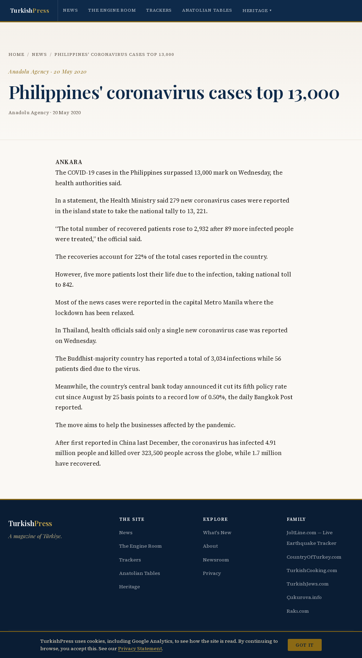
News (70, 10)
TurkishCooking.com (312, 570)
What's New (217, 532)
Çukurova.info (304, 597)
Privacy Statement (140, 648)
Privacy (212, 573)
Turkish (29, 10)
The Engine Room (112, 10)
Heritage (257, 10)
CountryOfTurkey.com (314, 556)
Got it (305, 645)
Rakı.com (298, 611)
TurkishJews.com (308, 583)
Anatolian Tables (207, 10)
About (210, 545)
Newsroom (216, 559)
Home (16, 54)
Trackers (159, 10)
